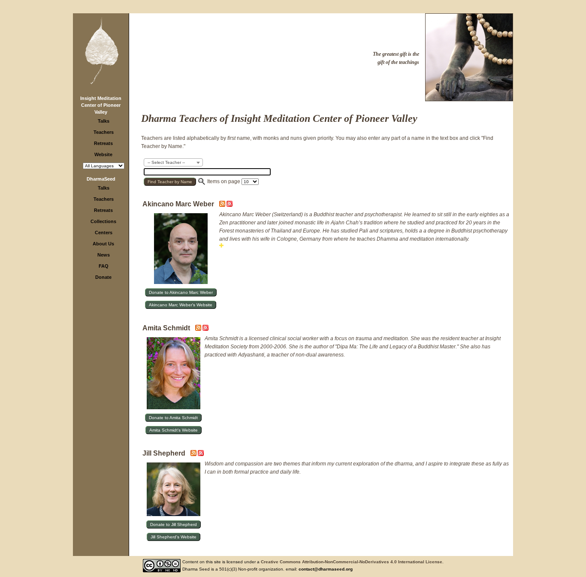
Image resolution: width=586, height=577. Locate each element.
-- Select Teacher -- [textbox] (166, 162)
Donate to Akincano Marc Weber (181, 292)
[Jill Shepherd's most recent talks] (194, 454)
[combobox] (173, 162)
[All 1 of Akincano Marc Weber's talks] (230, 205)
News (103, 254)
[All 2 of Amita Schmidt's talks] (205, 329)
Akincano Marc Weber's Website (180, 304)
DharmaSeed (101, 178)
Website (103, 154)
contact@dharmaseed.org (326, 569)
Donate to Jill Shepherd (173, 524)
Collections (103, 221)
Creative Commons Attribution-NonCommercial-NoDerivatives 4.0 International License (351, 561)
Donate (103, 277)
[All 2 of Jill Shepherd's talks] (201, 454)
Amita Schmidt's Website (173, 430)
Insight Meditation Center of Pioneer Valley (100, 105)
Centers (103, 232)
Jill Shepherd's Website (173, 537)
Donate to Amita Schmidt (173, 417)
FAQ (104, 266)
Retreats (103, 143)
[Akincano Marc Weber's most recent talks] (223, 205)
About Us (103, 243)
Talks (103, 121)
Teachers (104, 132)
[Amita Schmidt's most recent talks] (198, 329)
